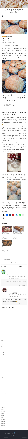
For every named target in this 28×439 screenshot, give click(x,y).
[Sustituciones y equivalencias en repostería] (7, 229)
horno (8, 42)
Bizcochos (3, 346)
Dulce (2, 362)
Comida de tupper (5, 352)
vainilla (14, 42)
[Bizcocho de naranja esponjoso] (7, 243)
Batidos (2, 344)
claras (3, 42)
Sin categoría (4, 405)
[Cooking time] (14, 0)
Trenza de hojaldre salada (19, 263)
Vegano (2, 417)
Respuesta (23, 285)
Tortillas (2, 413)
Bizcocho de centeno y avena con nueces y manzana (18, 233)
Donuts (2, 360)
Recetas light (3, 393)
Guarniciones (4, 371)
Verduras (3, 421)
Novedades (3, 383)
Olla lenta (3, 385)
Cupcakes (3, 358)
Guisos (2, 373)
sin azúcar (3, 403)
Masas (2, 379)
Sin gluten (3, 407)
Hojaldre (3, 375)
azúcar (24, 40)
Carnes (2, 350)
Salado (2, 399)
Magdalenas (3, 377)
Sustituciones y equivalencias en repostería (5, 233)
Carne (2, 348)
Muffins (2, 381)
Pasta (2, 387)
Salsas (2, 401)
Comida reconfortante (5, 354)
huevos (10, 42)
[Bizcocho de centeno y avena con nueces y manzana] (18, 229)
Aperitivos (3, 338)
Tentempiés (3, 411)
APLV (2, 340)
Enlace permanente (14, 278)
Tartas (2, 409)
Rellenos (3, 397)
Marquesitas (5, 259)
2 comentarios (18, 40)
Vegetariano (9, 36)
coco (5, 42)
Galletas (2, 369)
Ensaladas (3, 367)
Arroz (2, 342)
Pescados (3, 391)
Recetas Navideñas (5, 395)
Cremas (2, 356)
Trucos (2, 415)
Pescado (2, 389)
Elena (13, 40)
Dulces (3, 36)
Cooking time (14, 10)
